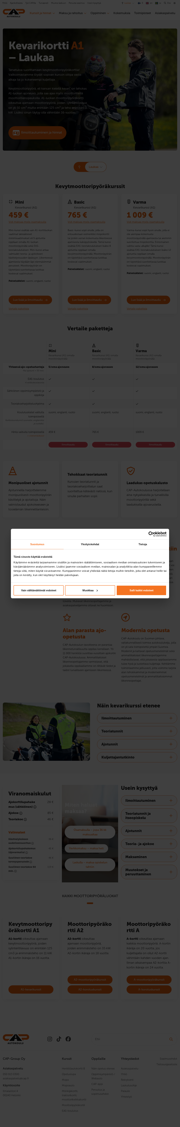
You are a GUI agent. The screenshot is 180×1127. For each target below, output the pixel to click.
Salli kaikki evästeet (141, 590)
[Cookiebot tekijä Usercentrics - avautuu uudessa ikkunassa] (151, 534)
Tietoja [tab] (143, 544)
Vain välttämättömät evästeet (38, 590)
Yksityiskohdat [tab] (90, 544)
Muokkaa (88, 590)
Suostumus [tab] (37, 544)
